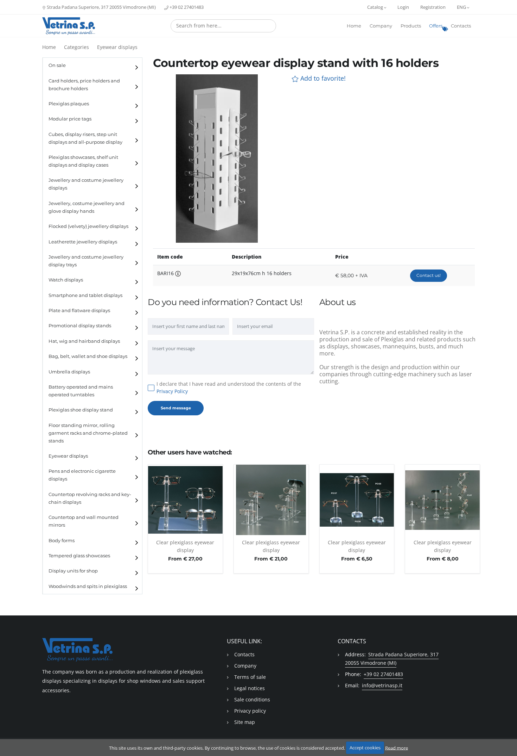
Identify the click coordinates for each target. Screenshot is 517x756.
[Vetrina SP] (68, 26)
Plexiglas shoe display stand (81, 410)
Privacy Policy (172, 391)
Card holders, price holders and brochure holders (84, 84)
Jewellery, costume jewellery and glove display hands (87, 207)
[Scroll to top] (507, 732)
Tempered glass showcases (79, 555)
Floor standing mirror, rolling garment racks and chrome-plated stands (88, 433)
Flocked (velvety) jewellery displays (88, 226)
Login (403, 7)
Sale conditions (252, 699)
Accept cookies (365, 747)
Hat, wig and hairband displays (84, 341)
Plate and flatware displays (79, 310)
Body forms (62, 540)
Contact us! (428, 275)
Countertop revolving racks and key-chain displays (90, 498)
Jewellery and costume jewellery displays (86, 184)
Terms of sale (250, 677)
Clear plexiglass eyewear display (185, 546)
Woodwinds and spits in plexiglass (88, 586)
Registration (433, 7)
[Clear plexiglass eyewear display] (185, 500)
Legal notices (249, 688)
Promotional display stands (80, 325)
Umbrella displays (69, 371)
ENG (462, 7)
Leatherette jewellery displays (83, 241)
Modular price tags (70, 119)
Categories (76, 47)
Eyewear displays (117, 47)
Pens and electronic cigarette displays (82, 475)
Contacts (461, 26)
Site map (244, 722)
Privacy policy (250, 710)
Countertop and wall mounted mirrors (84, 521)
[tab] (92, 65)
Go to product (185, 531)
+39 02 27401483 (186, 7)
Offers (435, 26)
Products (411, 26)
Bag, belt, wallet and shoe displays (88, 356)
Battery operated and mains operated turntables (81, 390)
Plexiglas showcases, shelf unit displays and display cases (83, 161)
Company (381, 26)
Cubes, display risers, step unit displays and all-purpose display (85, 138)
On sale (57, 65)
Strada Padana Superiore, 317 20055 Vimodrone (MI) (101, 7)
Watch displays (66, 280)
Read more (396, 747)
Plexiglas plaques (69, 103)
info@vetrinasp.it (382, 685)
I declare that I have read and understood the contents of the (229, 387)
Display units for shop (73, 571)
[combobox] (223, 25)
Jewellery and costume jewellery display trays (86, 260)
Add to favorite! (322, 78)
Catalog (375, 7)
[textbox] (223, 25)
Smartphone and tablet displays (85, 295)
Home (354, 26)
